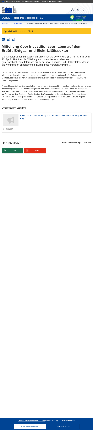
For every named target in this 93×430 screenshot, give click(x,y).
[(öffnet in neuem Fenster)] (9, 9)
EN (8, 39)
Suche (83, 9)
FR (13, 39)
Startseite (5, 23)
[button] (77, 9)
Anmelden (72, 9)
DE (3, 39)
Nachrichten (17, 23)
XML (14, 150)
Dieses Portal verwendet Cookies (31, 421)
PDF (37, 150)
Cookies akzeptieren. (29, 426)
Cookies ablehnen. (63, 426)
